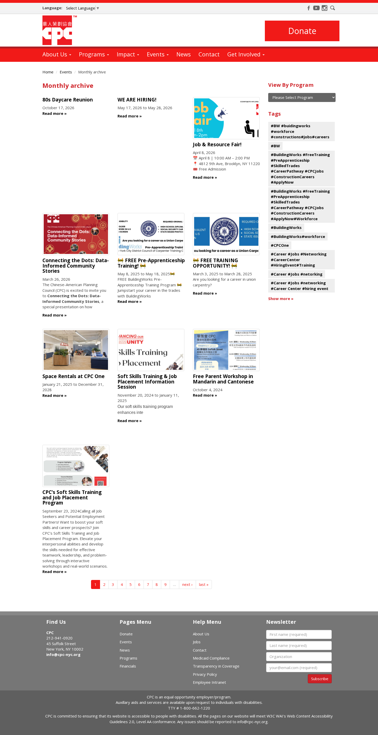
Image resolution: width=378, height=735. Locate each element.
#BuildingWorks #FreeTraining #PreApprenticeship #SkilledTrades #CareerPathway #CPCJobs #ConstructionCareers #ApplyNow (300, 168)
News (183, 54)
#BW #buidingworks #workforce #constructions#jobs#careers (300, 131)
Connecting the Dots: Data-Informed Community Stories (75, 266)
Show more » (280, 298)
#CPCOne (280, 245)
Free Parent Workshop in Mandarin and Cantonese (223, 379)
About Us (55, 54)
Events (156, 54)
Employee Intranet (209, 682)
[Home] (61, 30)
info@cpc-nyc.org (63, 654)
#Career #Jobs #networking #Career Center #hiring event (299, 285)
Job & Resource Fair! (217, 144)
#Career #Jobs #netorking (296, 274)
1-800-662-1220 (195, 708)
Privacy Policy (205, 674)
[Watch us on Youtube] (316, 8)
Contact (209, 54)
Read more (52, 113)
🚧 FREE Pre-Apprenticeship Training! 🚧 (151, 263)
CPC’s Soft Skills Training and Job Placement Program (72, 497)
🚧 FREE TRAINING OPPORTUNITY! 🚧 (215, 263)
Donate (302, 30)
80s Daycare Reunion (67, 99)
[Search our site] (333, 8)
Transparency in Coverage (216, 666)
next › (187, 584)
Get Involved (244, 54)
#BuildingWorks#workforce (298, 236)
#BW (275, 145)
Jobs (197, 641)
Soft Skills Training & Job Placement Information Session (147, 381)
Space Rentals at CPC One (73, 376)
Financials (128, 666)
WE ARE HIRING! (137, 99)
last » (204, 584)
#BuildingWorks (286, 227)
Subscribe (319, 678)
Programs (92, 54)
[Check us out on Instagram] (324, 8)
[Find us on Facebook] (308, 8)
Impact (127, 54)
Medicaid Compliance (211, 658)
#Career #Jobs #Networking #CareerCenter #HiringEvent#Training (299, 259)
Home (47, 71)
